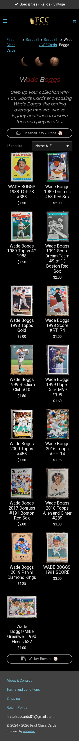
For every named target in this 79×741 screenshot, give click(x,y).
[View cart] (74, 21)
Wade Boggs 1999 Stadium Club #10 (22, 384)
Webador (29, 731)
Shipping (13, 698)
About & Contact (19, 680)
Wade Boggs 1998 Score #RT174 (57, 325)
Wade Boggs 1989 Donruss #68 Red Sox (57, 191)
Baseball (32, 40)
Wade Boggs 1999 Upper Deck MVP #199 (57, 387)
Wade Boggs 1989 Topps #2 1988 (21, 251)
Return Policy (17, 707)
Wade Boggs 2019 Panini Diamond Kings (21, 572)
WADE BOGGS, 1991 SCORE (57, 570)
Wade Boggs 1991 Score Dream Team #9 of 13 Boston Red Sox (57, 259)
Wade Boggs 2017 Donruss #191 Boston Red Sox (22, 511)
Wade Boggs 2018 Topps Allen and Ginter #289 (57, 511)
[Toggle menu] (5, 21)
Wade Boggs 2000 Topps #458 (22, 448)
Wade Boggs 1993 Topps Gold (22, 325)
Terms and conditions (23, 689)
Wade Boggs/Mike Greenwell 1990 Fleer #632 (21, 634)
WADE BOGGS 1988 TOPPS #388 (21, 191)
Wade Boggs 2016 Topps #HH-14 (57, 448)
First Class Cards (11, 45)
